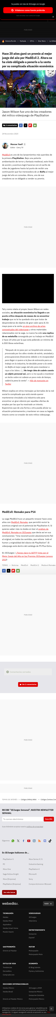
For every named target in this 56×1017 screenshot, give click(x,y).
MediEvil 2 (34, 565)
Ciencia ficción (10, 41)
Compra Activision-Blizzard (40, 884)
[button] (18, 144)
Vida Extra (33, 921)
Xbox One (7, 869)
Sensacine (32, 934)
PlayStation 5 (8, 859)
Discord (45, 840)
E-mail (35, 125)
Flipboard (30, 125)
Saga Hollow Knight (11, 874)
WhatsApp (13, 840)
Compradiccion (8, 975)
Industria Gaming (36, 864)
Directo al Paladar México (13, 999)
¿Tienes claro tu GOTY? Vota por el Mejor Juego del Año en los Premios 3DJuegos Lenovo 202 (27, 556)
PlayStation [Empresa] (12, 884)
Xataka (5, 917)
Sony (31, 879)
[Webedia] (10, 905)
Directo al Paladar (10, 951)
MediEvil (6, 154)
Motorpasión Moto (36, 954)
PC (4, 864)
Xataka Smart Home (10, 928)
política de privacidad (35, 827)
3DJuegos (32, 917)
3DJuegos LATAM (35, 988)
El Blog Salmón (34, 967)
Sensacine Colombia (36, 995)
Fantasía (23, 41)
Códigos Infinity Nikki (29, 799)
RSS (39, 840)
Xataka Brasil (8, 992)
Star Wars (42, 41)
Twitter (25, 125)
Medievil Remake (48, 565)
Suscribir (48, 819)
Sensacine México (35, 992)
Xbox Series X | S (35, 859)
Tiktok (50, 840)
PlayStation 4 (34, 869)
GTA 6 (32, 41)
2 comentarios (11, 125)
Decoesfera (7, 971)
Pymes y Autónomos (36, 971)
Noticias (15, 565)
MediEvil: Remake (19, 522)
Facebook (21, 125)
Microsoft (33, 874)
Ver (29, 684)
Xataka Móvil (8, 921)
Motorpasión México (36, 999)
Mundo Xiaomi (8, 932)
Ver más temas (9, 892)
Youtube (29, 840)
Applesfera (7, 924)
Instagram (34, 840)
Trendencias (7, 967)
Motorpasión (33, 951)
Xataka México (8, 988)
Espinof (31, 938)
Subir (46, 903)
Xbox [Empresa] (9, 879)
